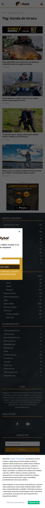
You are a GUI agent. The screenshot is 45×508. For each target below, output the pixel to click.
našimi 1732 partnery (18, 459)
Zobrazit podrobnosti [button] (15, 502)
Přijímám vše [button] (34, 502)
